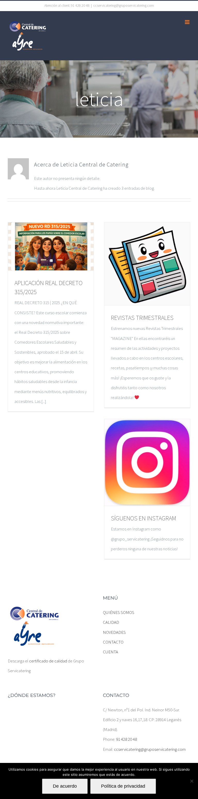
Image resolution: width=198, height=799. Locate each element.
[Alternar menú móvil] (187, 22)
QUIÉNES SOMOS (118, 612)
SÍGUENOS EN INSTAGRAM (143, 518)
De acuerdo (65, 786)
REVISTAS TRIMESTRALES (142, 318)
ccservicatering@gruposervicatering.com (123, 5)
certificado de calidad (48, 661)
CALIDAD (111, 622)
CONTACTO (113, 642)
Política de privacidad (123, 786)
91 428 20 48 (126, 739)
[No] (191, 781)
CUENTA (110, 652)
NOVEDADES (114, 632)
